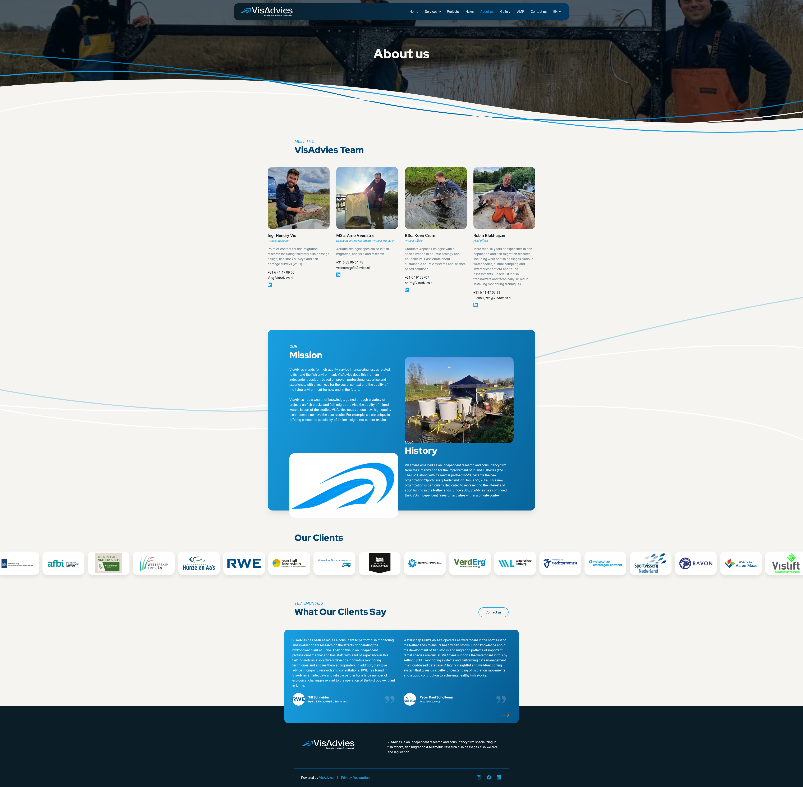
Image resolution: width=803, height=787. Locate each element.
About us (487, 12)
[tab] (377, 577)
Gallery (505, 12)
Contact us (539, 12)
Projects (453, 12)
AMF (520, 12)
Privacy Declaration (355, 778)
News (469, 12)
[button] (433, 11)
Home (413, 12)
